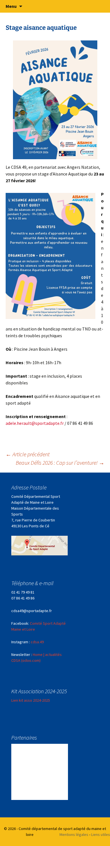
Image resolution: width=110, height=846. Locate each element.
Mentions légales (74, 834)
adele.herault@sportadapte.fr (35, 423)
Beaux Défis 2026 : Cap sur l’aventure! (60, 462)
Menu (11, 6)
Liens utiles (100, 834)
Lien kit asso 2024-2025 (30, 700)
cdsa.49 (37, 641)
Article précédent (28, 454)
